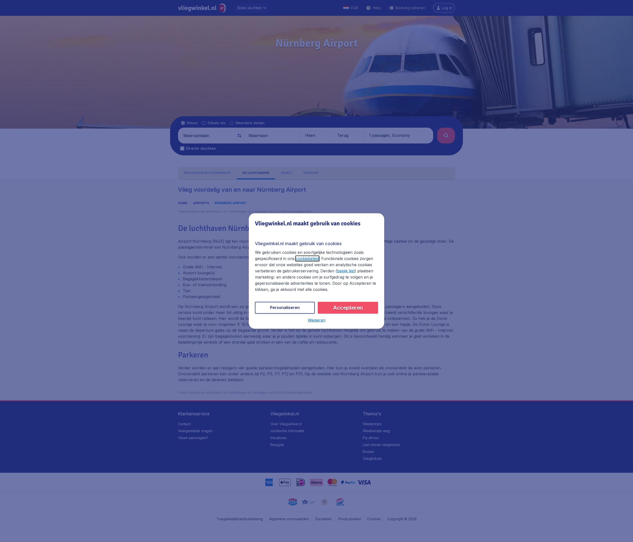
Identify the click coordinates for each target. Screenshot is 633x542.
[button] (316, 320)
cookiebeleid (307, 258)
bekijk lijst (346, 270)
